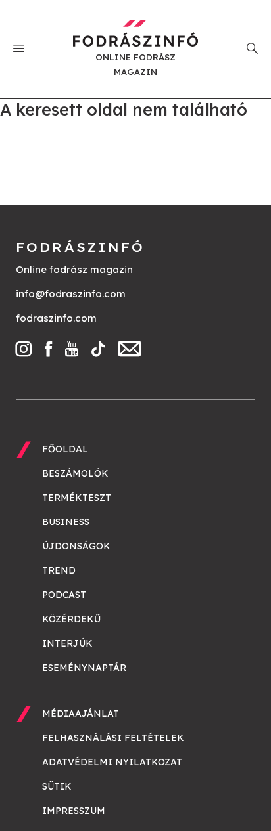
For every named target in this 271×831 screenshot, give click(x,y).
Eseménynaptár (84, 667)
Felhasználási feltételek (113, 738)
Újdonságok (76, 546)
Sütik (57, 786)
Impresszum (73, 811)
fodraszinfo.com (56, 318)
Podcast (64, 595)
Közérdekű (71, 619)
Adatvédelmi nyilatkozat (112, 762)
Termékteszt (76, 497)
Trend (59, 570)
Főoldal (65, 449)
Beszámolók (75, 473)
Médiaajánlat (80, 713)
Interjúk (67, 643)
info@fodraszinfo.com (71, 294)
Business (65, 522)
